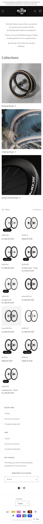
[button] (2, 11)
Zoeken (7, 413)
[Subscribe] (35, 479)
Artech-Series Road (10, 197)
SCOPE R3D (5, 296)
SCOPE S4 (25, 357)
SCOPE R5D (25, 264)
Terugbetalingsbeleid (12, 424)
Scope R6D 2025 (27, 296)
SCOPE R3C (25, 328)
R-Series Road (8, 106)
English (20, 503)
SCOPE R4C (5, 235)
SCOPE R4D (5, 386)
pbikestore (18, 520)
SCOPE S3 (25, 235)
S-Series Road (8, 152)
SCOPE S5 (5, 357)
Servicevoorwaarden (12, 419)
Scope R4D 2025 (7, 328)
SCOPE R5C (5, 264)
